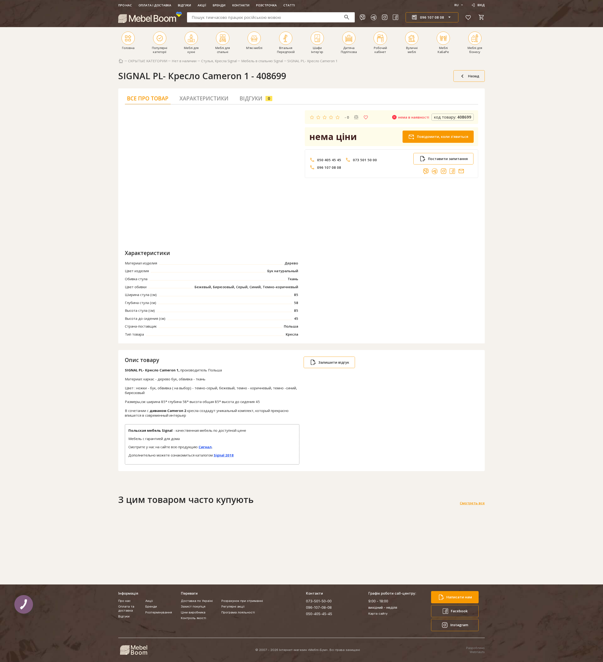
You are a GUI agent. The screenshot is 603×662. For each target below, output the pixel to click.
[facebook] (395, 17)
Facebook (459, 611)
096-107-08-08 (319, 607)
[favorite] (468, 17)
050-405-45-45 (319, 614)
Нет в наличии (184, 61)
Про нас (125, 5)
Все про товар (147, 98)
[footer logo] (133, 650)
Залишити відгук (333, 362)
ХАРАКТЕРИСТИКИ (203, 98)
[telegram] (373, 17)
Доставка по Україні (197, 601)
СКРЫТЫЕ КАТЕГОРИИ (147, 61)
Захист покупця (193, 606)
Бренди (219, 5)
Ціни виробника (193, 612)
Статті (289, 5)
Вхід (481, 5)
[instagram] (384, 17)
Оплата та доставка (126, 608)
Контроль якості (193, 618)
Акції (202, 5)
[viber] (362, 17)
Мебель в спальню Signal (262, 61)
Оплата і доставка (155, 5)
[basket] (481, 17)
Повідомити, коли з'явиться (442, 136)
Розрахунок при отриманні (242, 601)
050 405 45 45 (329, 160)
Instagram (459, 624)
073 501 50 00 (365, 160)
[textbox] (271, 17)
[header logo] (150, 17)
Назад (473, 76)
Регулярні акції (232, 606)
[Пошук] (348, 17)
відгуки (255, 98)
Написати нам (459, 597)
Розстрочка (266, 5)
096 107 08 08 (329, 167)
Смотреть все (472, 503)
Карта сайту (377, 613)
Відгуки (184, 5)
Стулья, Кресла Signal (219, 61)
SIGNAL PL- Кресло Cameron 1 (312, 61)
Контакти (240, 5)
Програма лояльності (238, 612)
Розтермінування (158, 612)
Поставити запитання (448, 158)
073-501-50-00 (319, 601)
